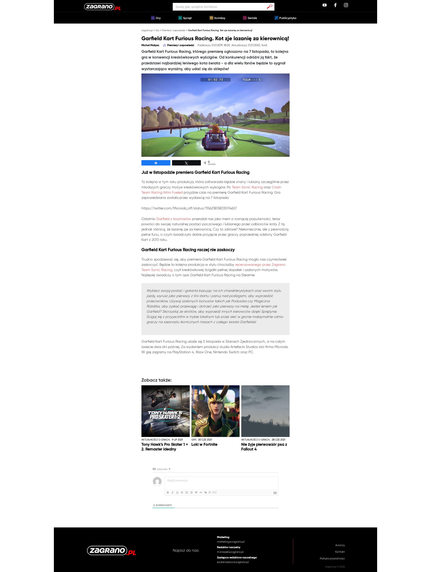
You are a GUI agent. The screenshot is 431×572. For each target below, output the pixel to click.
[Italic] (172, 492)
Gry (158, 18)
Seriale (252, 18)
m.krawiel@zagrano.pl (230, 551)
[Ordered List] (186, 492)
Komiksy (219, 18)
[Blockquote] (196, 492)
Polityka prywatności (332, 558)
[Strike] (182, 492)
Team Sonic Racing (247, 187)
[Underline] (177, 492)
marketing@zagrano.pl (230, 541)
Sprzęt (187, 18)
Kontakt (340, 551)
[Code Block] (200, 492)
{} (210, 492)
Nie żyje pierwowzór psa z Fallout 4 (264, 447)
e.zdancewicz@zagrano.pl (233, 562)
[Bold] (167, 492)
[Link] (205, 492)
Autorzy (340, 545)
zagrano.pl (147, 30)
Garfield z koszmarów (173, 219)
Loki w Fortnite (204, 445)
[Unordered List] (191, 492)
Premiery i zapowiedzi (173, 30)
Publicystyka (287, 18)
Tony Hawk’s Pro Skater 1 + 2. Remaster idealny (164, 447)
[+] (215, 492)
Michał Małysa (150, 45)
